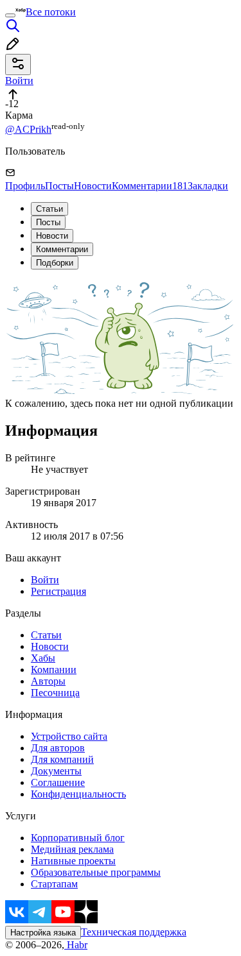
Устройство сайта (69, 736)
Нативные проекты (73, 860)
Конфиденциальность (78, 794)
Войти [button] (19, 80)
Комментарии (150, 185)
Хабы (43, 658)
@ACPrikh (28, 129)
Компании (53, 669)
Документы (56, 770)
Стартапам (54, 883)
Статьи (49, 209)
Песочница (55, 692)
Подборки (54, 263)
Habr (75, 944)
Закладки (208, 185)
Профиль (25, 185)
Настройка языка (43, 932)
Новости (93, 185)
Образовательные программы (96, 872)
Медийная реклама (72, 849)
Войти (45, 579)
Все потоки (51, 11)
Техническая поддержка (133, 931)
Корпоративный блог (78, 837)
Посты (59, 185)
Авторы (48, 681)
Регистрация (58, 591)
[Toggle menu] (10, 15)
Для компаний (62, 759)
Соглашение (58, 782)
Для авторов (58, 747)
